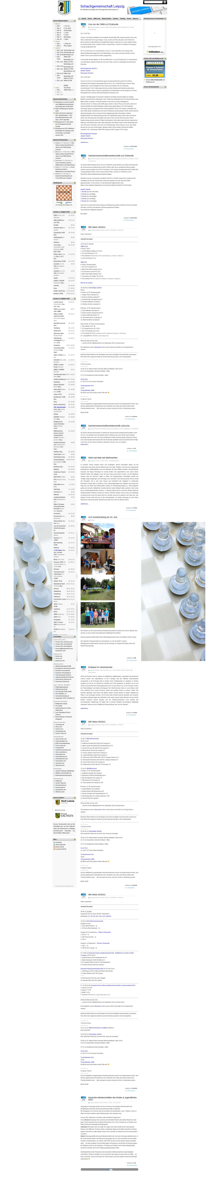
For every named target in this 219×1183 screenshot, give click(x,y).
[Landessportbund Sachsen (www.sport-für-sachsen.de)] (64, 821)
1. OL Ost (66, 26)
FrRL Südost (68, 46)
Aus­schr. (62, 323)
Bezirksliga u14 (68, 59)
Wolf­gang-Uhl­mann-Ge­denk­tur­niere (59, 424)
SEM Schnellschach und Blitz (98, 1028)
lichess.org (58, 656)
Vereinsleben (113, 230)
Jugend (103, 27)
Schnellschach (107, 670)
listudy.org (58, 781)
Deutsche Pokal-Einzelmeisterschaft (92, 968)
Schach (132, 27)
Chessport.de (59, 748)
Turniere (115, 18)
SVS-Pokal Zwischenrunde (94, 921)
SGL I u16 (60, 50)
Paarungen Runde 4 (87, 138)
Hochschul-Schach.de (62, 681)
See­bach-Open (58, 228)
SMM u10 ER (68, 80)
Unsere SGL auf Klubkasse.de (153, 58)
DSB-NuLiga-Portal (61, 689)
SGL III (59, 30)
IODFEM (56, 417)
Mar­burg (56, 547)
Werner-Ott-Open (59, 384)
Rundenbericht (125, 27)
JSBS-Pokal (67, 90)
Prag (55, 288)
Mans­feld (56, 323)
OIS (55, 479)
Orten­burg (57, 489)
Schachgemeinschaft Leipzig (102, 6)
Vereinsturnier (92, 672)
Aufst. (70, 691)
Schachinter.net (60, 754)
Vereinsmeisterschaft (126, 670)
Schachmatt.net (60, 787)
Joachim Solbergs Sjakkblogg (64, 771)
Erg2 (58, 251)
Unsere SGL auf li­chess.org (63, 642)
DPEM (56, 365)
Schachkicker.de (60, 731)
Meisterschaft (116, 27)
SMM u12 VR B (68, 69)
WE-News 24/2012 (96, 894)
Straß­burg (57, 328)
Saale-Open (57, 454)
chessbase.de (59, 724)
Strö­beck (56, 242)
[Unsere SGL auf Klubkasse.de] (155, 69)
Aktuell (83, 18)
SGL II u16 (60, 52)
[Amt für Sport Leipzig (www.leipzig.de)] (64, 804)
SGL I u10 (60, 80)
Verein (90, 18)
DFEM (60, 355)
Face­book (69, 717)
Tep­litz (56, 278)
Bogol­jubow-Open (59, 584)
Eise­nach (57, 538)
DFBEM (61, 369)
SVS (62, 249)
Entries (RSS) (59, 847)
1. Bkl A (66, 39)
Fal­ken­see (57, 596)
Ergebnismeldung (95, 27)
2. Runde (83, 194)
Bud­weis (56, 293)
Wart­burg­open (58, 237)
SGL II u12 (60, 73)
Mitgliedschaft (120, 1178)
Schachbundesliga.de (62, 696)
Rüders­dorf (57, 331)
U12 (100, 916)
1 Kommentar (130, 887)
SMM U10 (84, 262)
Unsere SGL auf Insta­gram (63, 646)
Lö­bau (56, 394)
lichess (58, 714)
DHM (55, 617)
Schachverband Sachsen (63, 675)
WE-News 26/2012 (96, 227)
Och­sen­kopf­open (59, 459)
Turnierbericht (92, 29)
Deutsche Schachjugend (63, 673)
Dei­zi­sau (56, 569)
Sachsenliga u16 (69, 50)
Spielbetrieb (127, 428)
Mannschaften (106, 18)
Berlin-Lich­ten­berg (59, 404)
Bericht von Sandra (87, 283)
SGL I (58, 26)
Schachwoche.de (60, 785)
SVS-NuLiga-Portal (61, 691)
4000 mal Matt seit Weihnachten (103, 458)
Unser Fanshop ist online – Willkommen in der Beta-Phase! (65, 169)
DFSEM (61, 281)
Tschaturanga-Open (60, 374)
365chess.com (59, 792)
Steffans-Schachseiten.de (63, 773)
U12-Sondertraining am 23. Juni (102, 517)
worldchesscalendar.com (63, 750)
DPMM (66, 85)
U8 (91, 916)
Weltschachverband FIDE (63, 666)
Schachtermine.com (61, 759)
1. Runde (83, 191)
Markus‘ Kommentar (104, 932)
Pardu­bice (57, 345)
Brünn (55, 611)
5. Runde (83, 201)
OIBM (55, 614)
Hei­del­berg (57, 594)
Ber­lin (55, 559)
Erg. (58, 222)
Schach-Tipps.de (60, 783)
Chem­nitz (57, 492)
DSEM (56, 281)
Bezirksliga (67, 37)
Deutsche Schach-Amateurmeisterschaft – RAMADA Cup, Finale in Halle (111, 953)
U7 (89, 916)
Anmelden (58, 842)
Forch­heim (57, 513)
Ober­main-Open (59, 333)
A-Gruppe (84, 955)
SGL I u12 (60, 69)
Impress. (135, 18)
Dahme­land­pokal (59, 533)
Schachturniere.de (61, 756)
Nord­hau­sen (57, 397)
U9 (94, 916)
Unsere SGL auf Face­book (63, 644)
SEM (55, 622)
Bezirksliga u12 (68, 67)
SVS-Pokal (67, 88)
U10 (97, 916)
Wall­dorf (56, 469)
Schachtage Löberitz (95, 288)
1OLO (64, 698)
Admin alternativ (60, 844)
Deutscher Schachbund (62, 670)
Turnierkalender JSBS (87, 390)
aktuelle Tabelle (85, 70)
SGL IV (59, 32)
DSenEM (56, 360)
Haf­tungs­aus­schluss (101, 1180)
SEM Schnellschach (92, 738)
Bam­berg (56, 467)
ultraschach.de (60, 765)
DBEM (56, 369)
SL (73, 698)
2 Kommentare (133, 451)
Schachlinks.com (60, 761)
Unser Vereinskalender (151, 87)
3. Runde (83, 196)
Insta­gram (58, 719)
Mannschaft (108, 27)
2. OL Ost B (67, 28)
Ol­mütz (56, 414)
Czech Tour (84, 379)
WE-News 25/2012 (96, 722)
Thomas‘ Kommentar (103, 943)
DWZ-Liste (97, 18)
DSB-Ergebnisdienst (61, 687)
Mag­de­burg (57, 591)
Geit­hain (56, 452)
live (55, 258)
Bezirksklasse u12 (69, 71)
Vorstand (113, 1178)
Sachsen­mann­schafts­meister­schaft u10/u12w (109, 426)
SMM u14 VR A (68, 62)
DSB (63, 232)
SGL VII (59, 39)
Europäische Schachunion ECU (65, 668)
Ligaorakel (58, 698)
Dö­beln (56, 581)
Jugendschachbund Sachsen (64, 677)
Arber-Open (57, 389)
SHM (55, 309)
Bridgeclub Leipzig (61, 703)
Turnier (136, 158)
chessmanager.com (61, 741)
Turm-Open (57, 245)
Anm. (55, 409)
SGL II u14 (60, 66)
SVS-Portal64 (59, 693)
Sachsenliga (68, 30)
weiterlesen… (85, 142)
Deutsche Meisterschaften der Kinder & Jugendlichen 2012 (112, 1098)
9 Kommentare (130, 148)
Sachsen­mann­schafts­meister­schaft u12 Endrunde (111, 156)
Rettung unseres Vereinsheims (154, 18)
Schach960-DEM (59, 348)
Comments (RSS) (60, 849)
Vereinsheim (128, 1178)
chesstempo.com (60, 789)
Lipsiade (56, 264)
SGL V (59, 35)
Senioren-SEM (58, 562)
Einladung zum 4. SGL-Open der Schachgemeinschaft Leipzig (64, 124)
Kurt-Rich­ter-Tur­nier (60, 599)
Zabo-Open (57, 484)
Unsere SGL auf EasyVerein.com (64, 886)
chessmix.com (59, 763)
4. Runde (83, 198)
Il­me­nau (56, 588)
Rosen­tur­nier (58, 516)
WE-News (120, 230)
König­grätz (57, 619)
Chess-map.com (60, 745)
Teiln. (55, 554)
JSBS (59, 311)
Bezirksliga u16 (68, 54)
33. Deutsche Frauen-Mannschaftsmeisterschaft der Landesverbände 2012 (112, 985)
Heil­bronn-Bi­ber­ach (60, 379)
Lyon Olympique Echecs (62, 712)
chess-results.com (61, 739)
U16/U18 (108, 916)
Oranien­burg (58, 457)
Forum (129, 18)
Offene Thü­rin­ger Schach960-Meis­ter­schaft (59, 506)
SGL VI (59, 37)
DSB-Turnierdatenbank (62, 743)
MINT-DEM (57, 477)
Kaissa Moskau (60, 717)
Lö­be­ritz (56, 285)
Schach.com (59, 729)
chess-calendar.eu (61, 752)
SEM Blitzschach (91, 768)
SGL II (59, 28)
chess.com (58, 658)
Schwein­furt (57, 232)
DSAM (56, 629)
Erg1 (55, 251)
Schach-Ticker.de (60, 733)
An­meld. (59, 552)
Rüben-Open (58, 254)
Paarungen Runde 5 (87, 73)
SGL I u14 (60, 62)
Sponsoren (98, 347)
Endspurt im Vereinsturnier (100, 667)
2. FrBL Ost (67, 43)
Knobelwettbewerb (114, 460)
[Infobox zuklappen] (75, 21)
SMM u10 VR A (68, 78)
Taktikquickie (57, 183)
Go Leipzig (58, 706)
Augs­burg (57, 382)
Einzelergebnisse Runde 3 (89, 133)
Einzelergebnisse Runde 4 (89, 68)
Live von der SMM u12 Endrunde (103, 24)
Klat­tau (56, 291)
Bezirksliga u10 (68, 76)
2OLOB (69, 698)
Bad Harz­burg (58, 543)
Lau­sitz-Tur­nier (58, 302)
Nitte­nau (56, 494)
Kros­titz (56, 225)
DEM (55, 215)
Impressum (92, 1180)
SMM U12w (84, 246)
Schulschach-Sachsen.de (63, 679)
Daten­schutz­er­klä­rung (114, 1180)
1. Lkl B (66, 32)
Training (122, 18)
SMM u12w (67, 73)
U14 (103, 916)
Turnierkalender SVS (87, 385)
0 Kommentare (130, 220)
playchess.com (60, 660)
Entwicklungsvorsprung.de (63, 775)
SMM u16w (67, 57)
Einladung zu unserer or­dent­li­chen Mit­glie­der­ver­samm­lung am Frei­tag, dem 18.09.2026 (64, 104)
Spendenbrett (83, 1180)
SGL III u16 (60, 54)
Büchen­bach (58, 261)
